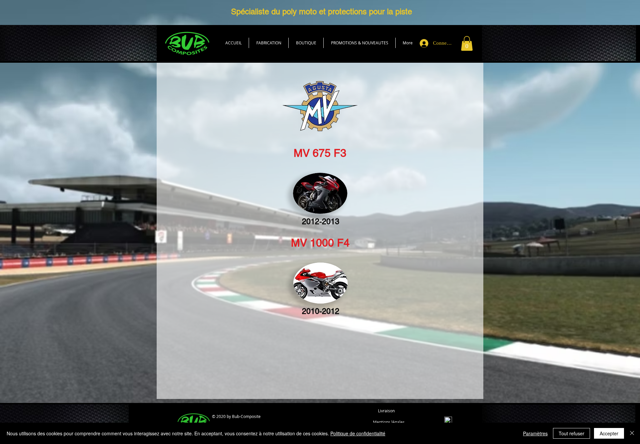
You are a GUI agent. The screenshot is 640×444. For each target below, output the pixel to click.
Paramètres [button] (535, 433)
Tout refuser (571, 433)
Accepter (609, 433)
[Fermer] (632, 433)
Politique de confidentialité (357, 433)
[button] (306, 43)
